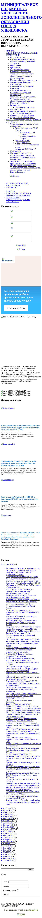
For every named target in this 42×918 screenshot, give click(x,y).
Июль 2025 (7, 831)
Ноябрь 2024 (8, 840)
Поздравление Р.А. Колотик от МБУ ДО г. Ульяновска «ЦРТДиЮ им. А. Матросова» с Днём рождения (23, 683)
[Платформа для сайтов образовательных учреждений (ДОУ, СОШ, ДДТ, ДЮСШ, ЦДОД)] (21, 914)
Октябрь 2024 (9, 842)
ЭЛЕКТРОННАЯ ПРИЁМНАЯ (18, 193)
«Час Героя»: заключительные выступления (23, 639)
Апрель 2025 (8, 833)
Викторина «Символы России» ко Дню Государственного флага (21, 617)
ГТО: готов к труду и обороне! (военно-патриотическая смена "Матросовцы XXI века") (22, 725)
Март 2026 (7, 817)
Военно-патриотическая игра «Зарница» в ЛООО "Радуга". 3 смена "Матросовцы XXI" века (22, 775)
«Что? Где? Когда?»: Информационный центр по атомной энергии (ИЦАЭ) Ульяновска (21, 689)
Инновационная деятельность (22, 116)
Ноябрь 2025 (8, 825)
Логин (5, 882)
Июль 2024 (7, 848)
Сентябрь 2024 (9, 844)
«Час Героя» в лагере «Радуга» (18, 666)
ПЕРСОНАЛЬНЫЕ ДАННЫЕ (18, 200)
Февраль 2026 (9, 819)
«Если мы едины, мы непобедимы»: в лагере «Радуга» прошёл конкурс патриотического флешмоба (21, 650)
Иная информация (17, 172)
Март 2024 (7, 856)
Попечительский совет (19, 103)
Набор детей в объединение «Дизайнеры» (22, 706)
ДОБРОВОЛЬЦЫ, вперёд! (20, 113)
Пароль (6, 886)
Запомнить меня (9, 890)
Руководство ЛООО (23, 143)
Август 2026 (8, 564)
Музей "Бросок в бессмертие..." (22, 118)
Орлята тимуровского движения (23, 111)
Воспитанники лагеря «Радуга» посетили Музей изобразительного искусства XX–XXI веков (22, 750)
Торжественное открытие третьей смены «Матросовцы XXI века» (22, 797)
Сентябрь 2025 (9, 829)
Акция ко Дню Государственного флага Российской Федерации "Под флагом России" (21, 623)
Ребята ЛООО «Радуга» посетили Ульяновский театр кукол (19, 655)
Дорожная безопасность (24, 107)
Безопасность (15, 105)
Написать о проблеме (16, 308)
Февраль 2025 (9, 835)
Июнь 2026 (8, 810)
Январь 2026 (8, 821)
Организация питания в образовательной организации (22, 100)
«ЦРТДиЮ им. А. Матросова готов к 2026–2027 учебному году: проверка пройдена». (23, 784)
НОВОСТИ (10, 191)
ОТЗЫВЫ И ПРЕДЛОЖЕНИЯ (18, 195)
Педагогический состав (19, 70)
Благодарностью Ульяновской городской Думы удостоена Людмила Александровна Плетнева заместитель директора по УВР (18, 463)
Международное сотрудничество (23, 97)
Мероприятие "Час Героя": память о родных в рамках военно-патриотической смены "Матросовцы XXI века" (23, 714)
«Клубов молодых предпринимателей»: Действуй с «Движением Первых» (21, 720)
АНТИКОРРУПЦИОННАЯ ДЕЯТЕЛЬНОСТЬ (17, 184)
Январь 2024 (8, 860)
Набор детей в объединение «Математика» (23, 710)
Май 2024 (7, 852)
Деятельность (15, 151)
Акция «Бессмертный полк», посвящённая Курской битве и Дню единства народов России (23, 643)
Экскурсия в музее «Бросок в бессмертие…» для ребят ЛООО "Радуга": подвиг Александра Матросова (23, 696)
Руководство (15, 68)
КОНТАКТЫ (11, 187)
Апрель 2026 (8, 814)
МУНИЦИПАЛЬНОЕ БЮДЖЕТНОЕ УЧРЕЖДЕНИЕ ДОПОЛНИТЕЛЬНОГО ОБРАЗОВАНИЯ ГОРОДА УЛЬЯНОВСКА (21, 17)
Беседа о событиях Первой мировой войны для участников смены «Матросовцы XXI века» (23, 802)
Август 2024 (8, 846)
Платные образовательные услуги (23, 80)
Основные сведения (18, 57)
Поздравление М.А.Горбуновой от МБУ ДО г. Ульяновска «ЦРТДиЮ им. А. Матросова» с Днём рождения (19, 499)
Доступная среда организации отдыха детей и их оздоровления (25, 169)
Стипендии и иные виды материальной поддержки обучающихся (20, 93)
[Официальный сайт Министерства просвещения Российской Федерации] (21, 245)
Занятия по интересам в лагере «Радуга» (22, 669)
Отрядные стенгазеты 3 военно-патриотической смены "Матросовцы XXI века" (22, 739)
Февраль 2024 (9, 858)
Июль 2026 (7, 808)
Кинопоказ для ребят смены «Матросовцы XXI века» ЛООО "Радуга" (22, 793)
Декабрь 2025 (8, 823)
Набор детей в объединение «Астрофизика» (23, 708)
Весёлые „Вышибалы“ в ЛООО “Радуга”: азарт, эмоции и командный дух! (22, 789)
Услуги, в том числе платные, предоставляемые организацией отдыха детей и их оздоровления (23, 164)
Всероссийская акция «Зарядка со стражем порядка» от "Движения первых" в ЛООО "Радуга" (23, 769)
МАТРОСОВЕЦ (16, 109)
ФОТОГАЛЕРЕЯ (12, 198)
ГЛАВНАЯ (10, 51)
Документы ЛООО (22, 141)
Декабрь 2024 (8, 837)
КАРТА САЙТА (12, 202)
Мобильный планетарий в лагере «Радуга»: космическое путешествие (23, 678)
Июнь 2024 (8, 850)
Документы (14, 63)
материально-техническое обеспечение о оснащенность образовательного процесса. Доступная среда (21, 75)
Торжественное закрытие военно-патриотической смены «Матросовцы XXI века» (22, 612)
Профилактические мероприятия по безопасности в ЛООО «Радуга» (20, 659)
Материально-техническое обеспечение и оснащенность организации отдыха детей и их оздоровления (23, 156)
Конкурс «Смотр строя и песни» (18, 704)
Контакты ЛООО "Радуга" (25, 149)
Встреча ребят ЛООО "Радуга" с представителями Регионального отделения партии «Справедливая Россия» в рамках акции (23, 757)
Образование (15, 65)
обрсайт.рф (33, 910)
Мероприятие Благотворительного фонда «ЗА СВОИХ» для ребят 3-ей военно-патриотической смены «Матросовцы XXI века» (22, 732)
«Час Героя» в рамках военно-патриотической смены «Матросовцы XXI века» (22, 673)
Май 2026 (7, 812)
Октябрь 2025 (9, 827)
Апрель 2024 (8, 854)
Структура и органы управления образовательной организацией (23, 60)
